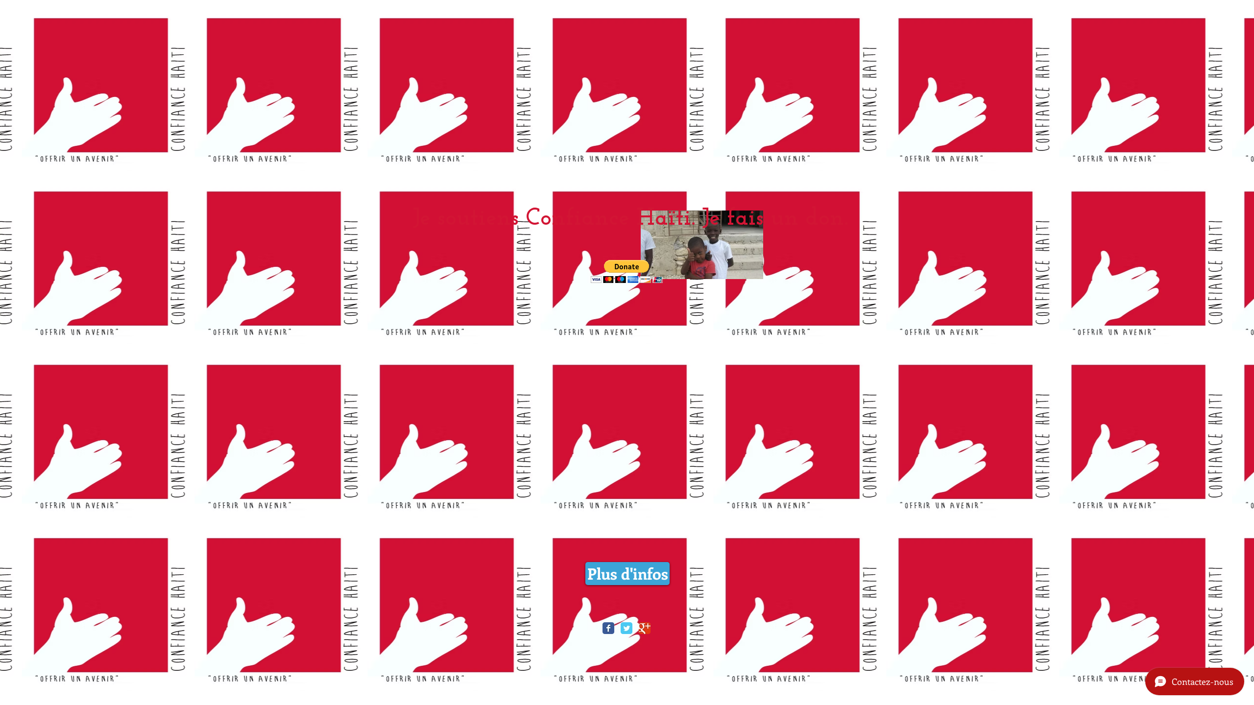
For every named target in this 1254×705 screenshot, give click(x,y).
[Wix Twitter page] (626, 628)
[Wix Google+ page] (645, 628)
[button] (627, 271)
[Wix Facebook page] (608, 628)
